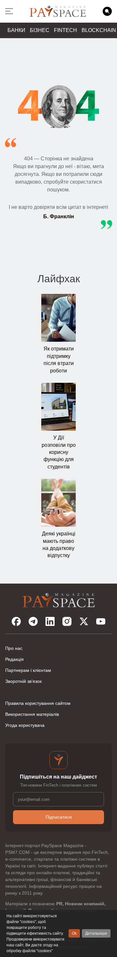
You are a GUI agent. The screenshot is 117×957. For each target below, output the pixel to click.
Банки (16, 30)
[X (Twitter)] (83, 621)
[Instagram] (67, 621)
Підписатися (59, 817)
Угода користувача (25, 725)
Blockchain (99, 30)
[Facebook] (16, 621)
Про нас (13, 648)
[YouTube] (100, 621)
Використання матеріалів (32, 714)
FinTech (65, 30)
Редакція (14, 659)
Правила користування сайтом (38, 703)
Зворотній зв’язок (23, 681)
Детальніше (96, 933)
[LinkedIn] (50, 621)
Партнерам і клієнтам (28, 670)
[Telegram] (33, 621)
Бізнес (39, 30)
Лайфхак (58, 279)
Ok (74, 933)
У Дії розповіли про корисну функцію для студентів (59, 452)
